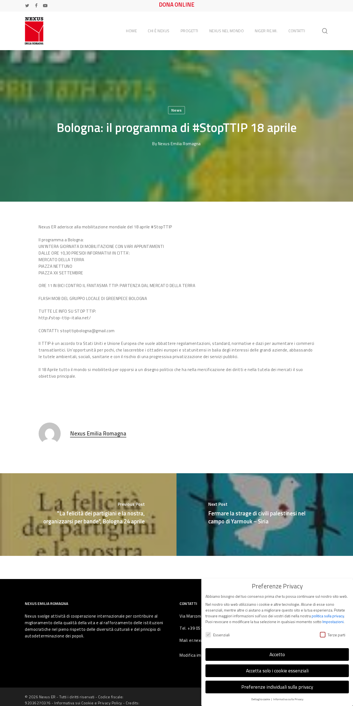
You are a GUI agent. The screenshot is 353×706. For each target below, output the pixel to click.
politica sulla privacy (328, 616)
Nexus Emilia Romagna (179, 143)
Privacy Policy (110, 703)
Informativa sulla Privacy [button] (288, 699)
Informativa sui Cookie (73, 703)
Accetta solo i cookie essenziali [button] (277, 670)
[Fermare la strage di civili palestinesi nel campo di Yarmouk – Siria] (264, 514)
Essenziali (221, 635)
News (176, 110)
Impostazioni (333, 621)
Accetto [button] (277, 654)
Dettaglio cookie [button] (261, 699)
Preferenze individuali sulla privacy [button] (277, 687)
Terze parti (336, 635)
